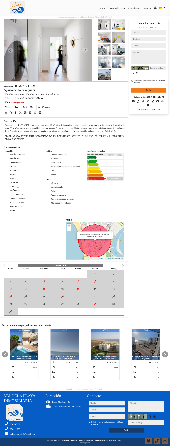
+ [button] (69, 225)
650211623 (154, 27)
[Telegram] (40, 112)
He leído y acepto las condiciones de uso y (149, 81)
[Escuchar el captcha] (137, 72)
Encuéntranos (134, 7)
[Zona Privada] (155, 8)
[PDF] (11, 112)
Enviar (148, 90)
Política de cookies (101, 440)
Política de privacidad (86, 440)
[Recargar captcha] (133, 72)
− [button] (69, 229)
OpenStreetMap (111, 258)
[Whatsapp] (35, 112)
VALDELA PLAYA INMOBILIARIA (64, 440)
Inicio (102, 7)
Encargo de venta (116, 7)
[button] (5, 354)
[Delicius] (25, 112)
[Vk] (30, 112)
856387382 (143, 27)
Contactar (147, 7)
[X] (20, 112)
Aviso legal (113, 440)
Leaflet (101, 258)
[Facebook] (16, 112)
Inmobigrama (85, 443)
